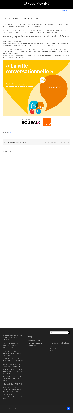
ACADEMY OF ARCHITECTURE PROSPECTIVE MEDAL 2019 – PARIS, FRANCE (13, 396)
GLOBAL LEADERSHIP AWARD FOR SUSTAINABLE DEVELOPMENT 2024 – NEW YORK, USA (13, 353)
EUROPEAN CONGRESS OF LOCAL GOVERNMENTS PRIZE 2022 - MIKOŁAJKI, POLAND (12, 379)
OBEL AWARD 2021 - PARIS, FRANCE (13, 384)
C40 (51, 347)
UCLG (51, 351)
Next (67, 10)
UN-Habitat (53, 349)
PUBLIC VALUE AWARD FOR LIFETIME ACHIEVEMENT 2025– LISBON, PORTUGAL (12, 346)
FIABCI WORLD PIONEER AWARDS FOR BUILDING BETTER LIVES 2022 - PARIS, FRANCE (13, 371)
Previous (62, 10)
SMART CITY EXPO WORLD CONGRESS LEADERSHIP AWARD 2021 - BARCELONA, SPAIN (12, 389)
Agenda (9, 132)
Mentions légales (26, 409)
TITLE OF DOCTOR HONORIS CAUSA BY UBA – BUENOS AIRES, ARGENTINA (13, 338)
